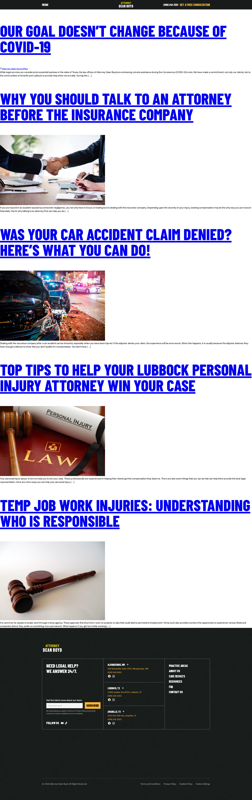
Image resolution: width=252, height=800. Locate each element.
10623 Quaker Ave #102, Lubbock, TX (125, 692)
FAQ (171, 687)
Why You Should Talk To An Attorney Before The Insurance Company (116, 106)
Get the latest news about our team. (64, 700)
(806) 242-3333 (170, 4)
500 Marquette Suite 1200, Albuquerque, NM (128, 668)
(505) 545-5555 (115, 672)
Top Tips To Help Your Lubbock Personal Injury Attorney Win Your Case (126, 377)
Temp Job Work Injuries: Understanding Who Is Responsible (125, 512)
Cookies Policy (186, 784)
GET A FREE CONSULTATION (195, 5)
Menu (45, 5)
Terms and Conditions (150, 784)
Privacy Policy (170, 784)
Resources (175, 681)
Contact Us (176, 692)
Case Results (177, 676)
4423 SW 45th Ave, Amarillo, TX (122, 715)
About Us (174, 671)
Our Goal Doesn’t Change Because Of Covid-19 (113, 38)
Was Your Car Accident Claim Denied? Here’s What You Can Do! (116, 241)
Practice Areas (178, 666)
